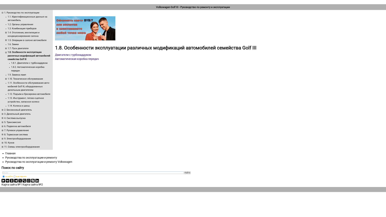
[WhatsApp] (28, 180)
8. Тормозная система (16, 134)
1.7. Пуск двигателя (18, 48)
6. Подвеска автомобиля (17, 126)
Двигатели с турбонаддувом (73, 54)
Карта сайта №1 (12, 184)
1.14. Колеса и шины (19, 105)
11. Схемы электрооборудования (22, 146)
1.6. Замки (13, 44)
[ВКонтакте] (7, 180)
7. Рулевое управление (16, 130)
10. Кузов (9, 142)
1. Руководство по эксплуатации (21, 12)
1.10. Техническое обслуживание (25, 78)
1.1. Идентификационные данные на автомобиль (27, 18)
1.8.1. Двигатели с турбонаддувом (29, 63)
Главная (10, 153)
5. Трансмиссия (12, 122)
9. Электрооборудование (17, 138)
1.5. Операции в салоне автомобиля (27, 40)
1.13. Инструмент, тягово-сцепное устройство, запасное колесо (26, 100)
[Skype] (33, 180)
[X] (20, 180)
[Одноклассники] (12, 180)
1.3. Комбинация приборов (22, 28)
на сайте (9, 176)
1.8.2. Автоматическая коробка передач (27, 69)
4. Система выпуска (14, 118)
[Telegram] (16, 180)
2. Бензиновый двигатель (18, 109)
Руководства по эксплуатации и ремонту (31, 157)
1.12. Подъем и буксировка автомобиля (29, 94)
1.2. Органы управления (20, 24)
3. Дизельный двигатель (17, 114)
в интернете (21, 176)
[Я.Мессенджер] (3, 180)
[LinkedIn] (37, 180)
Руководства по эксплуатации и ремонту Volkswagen (38, 161)
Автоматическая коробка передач (77, 58)
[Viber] (24, 180)
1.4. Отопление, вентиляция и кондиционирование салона (24, 34)
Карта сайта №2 (32, 184)
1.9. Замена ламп (17, 74)
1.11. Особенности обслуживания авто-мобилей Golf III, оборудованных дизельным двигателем (29, 86)
